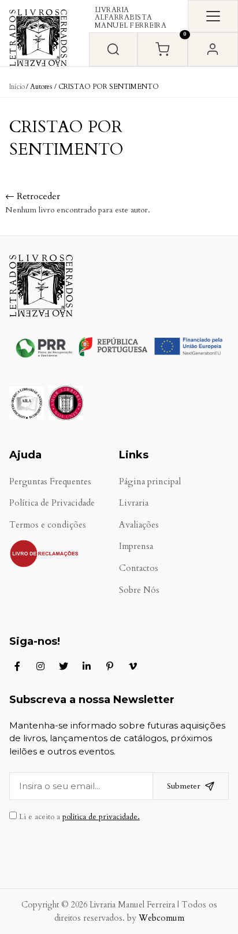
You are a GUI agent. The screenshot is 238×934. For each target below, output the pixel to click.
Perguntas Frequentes (50, 482)
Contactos (138, 568)
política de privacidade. (101, 817)
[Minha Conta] (213, 49)
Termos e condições (47, 525)
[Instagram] (40, 666)
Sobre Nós (139, 590)
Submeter (183, 785)
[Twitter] (63, 666)
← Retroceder (32, 196)
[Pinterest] (110, 666)
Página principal (150, 482)
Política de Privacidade (52, 503)
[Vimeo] (133, 666)
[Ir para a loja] (113, 49)
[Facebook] (17, 666)
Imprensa (136, 546)
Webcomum (161, 918)
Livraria (133, 503)
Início (17, 86)
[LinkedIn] (87, 666)
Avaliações (139, 525)
